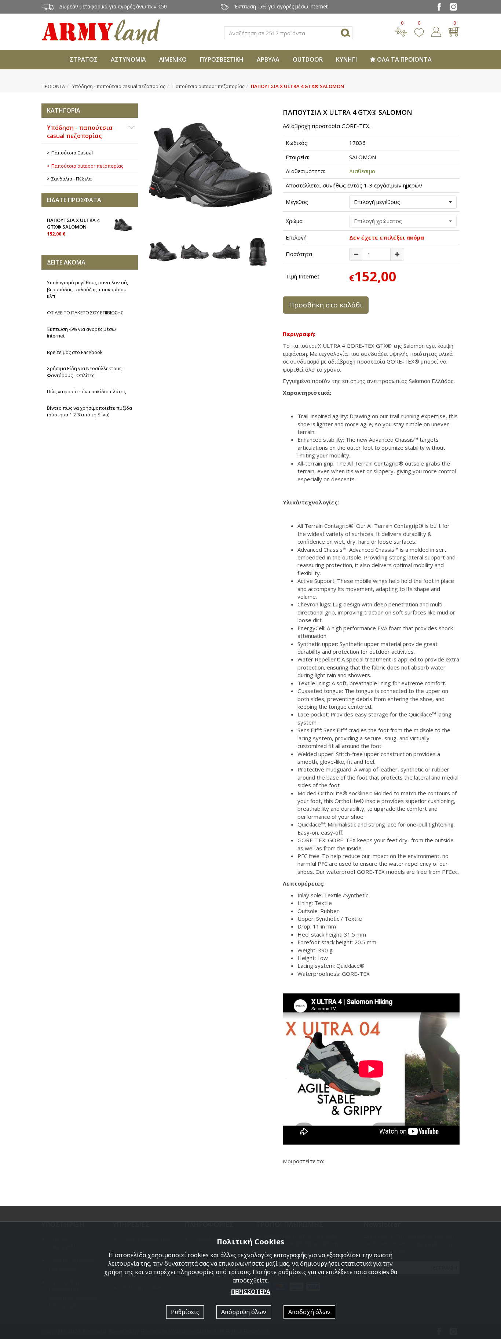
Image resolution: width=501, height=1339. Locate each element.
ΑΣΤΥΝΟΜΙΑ (128, 59)
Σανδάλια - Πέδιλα (71, 178)
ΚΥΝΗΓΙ (346, 59)
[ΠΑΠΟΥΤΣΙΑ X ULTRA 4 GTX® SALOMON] (210, 165)
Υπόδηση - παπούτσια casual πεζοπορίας (118, 86)
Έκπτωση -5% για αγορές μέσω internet (81, 332)
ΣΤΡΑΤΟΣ (84, 59)
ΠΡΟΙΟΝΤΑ (53, 86)
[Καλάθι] (454, 30)
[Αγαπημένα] (419, 30)
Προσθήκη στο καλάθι (325, 305)
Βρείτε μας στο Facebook (75, 352)
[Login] (436, 30)
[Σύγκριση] (401, 30)
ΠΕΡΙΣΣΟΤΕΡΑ (250, 1292)
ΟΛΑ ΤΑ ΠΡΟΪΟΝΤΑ (404, 59)
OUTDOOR (308, 59)
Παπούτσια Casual (72, 152)
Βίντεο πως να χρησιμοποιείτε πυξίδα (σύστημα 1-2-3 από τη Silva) (89, 411)
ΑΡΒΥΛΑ (268, 59)
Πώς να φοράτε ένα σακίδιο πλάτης (86, 391)
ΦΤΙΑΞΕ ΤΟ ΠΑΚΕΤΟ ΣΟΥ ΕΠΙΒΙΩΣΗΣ (85, 312)
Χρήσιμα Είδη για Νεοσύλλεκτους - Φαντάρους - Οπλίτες (85, 372)
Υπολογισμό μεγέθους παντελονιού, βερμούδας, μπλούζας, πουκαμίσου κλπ (87, 289)
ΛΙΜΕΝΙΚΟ (173, 59)
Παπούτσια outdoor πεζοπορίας (208, 86)
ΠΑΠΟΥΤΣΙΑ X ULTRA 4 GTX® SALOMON (73, 227)
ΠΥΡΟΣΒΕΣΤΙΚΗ (222, 59)
